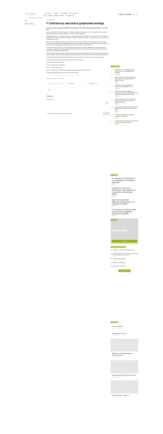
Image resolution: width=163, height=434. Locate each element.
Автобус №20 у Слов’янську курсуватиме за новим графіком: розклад (126, 121)
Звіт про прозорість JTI (70, 15)
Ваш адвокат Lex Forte (119, 333)
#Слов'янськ (48, 78)
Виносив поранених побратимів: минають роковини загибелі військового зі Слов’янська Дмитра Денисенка (126, 93)
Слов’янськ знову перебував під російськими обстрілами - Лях (124, 85)
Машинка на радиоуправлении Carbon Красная (122, 354)
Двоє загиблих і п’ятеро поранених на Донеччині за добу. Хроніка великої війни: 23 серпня (125, 78)
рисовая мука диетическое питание (123, 375)
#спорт (58, 78)
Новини (56, 13)
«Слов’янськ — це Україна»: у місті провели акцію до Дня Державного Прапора (125, 71)
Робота (45, 15)
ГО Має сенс (75, 13)
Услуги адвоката (117, 326)
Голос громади (119, 230)
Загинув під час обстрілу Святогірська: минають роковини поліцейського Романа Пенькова (126, 100)
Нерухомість (62, 15)
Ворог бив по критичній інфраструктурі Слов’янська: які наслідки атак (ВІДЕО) (123, 202)
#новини (62, 78)
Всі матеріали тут (124, 241)
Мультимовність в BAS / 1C (121, 395)
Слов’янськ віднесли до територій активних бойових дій (124, 115)
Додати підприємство (124, 270)
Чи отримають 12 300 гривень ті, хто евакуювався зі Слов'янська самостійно (124, 180)
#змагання (54, 78)
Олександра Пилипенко (29, 23)
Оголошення (50, 15)
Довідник (65, 13)
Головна (48, 13)
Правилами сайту (68, 113)
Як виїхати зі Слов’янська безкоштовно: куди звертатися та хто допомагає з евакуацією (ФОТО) (124, 191)
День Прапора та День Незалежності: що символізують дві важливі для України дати (126, 108)
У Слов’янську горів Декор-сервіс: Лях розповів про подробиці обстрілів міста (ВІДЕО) (124, 212)
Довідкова (56, 15)
